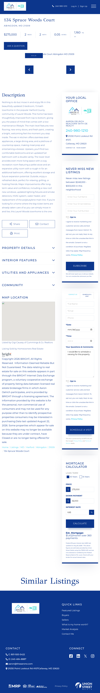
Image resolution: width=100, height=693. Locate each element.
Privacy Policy (76, 255)
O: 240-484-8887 (17, 659)
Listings (14, 447)
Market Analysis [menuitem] (70, 629)
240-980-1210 (61, 6)
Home (5, 447)
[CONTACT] (15, 46)
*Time (68, 336)
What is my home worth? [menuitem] (75, 624)
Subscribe (80, 266)
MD (22, 447)
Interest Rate (73, 507)
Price (69, 484)
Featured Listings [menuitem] (71, 610)
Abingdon (41, 447)
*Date (68, 325)
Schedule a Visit (87, 295)
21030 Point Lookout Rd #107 (33, 668)
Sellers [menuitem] (65, 620)
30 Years (73, 477)
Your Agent (81, 148)
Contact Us (70, 148)
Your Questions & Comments (79, 347)
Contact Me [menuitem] (68, 634)
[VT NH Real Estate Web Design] (83, 686)
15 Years (86, 477)
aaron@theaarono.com (20, 664)
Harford (30, 447)
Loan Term (72, 473)
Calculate (80, 523)
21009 (52, 447)
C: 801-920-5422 (16, 654)
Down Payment (74, 496)
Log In (74, 6)
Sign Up (83, 6)
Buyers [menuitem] (65, 615)
